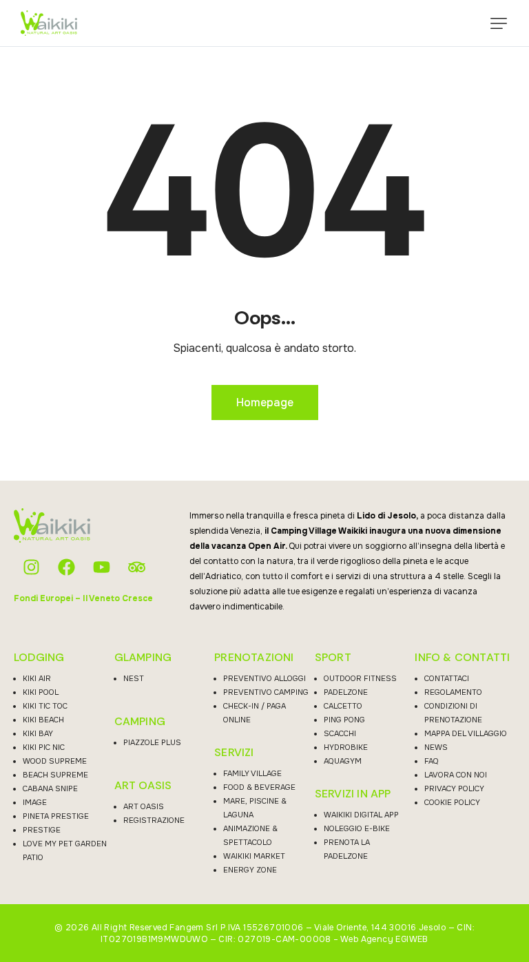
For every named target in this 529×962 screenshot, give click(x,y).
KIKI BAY (38, 733)
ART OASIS (143, 785)
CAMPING (139, 721)
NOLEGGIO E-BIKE (357, 828)
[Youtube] (101, 567)
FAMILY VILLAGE (252, 773)
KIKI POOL (41, 692)
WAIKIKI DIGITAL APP (361, 814)
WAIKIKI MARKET (254, 856)
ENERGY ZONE (250, 870)
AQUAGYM (343, 761)
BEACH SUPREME (55, 775)
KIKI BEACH (43, 719)
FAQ (431, 761)
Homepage (264, 402)
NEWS (436, 747)
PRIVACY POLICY (454, 788)
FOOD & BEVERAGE (259, 787)
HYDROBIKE (346, 747)
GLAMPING (143, 657)
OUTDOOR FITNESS (360, 678)
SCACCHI (340, 733)
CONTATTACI (446, 678)
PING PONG (344, 719)
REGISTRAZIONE (154, 820)
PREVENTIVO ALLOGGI (264, 678)
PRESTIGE (42, 830)
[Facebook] (66, 567)
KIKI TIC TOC (45, 706)
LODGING (39, 657)
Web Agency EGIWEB (384, 939)
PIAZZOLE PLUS (152, 742)
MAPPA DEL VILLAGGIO (465, 733)
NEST (133, 678)
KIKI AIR (37, 678)
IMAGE (35, 802)
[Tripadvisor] (136, 567)
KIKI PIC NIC (44, 747)
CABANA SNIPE (50, 788)
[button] (498, 23)
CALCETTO (343, 706)
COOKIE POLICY (452, 802)
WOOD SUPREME (55, 761)
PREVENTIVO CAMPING (266, 692)
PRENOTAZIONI (253, 657)
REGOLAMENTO (453, 692)
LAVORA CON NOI (455, 775)
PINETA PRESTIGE (56, 816)
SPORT (333, 657)
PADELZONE (346, 692)
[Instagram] (31, 567)
